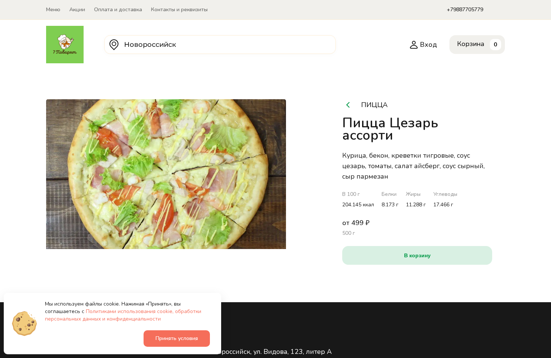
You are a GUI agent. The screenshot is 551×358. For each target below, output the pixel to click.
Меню (53, 9)
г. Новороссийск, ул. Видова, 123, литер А (265, 351)
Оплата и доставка (118, 9)
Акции (77, 9)
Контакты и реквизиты (179, 9)
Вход (428, 44)
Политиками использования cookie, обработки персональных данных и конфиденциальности (123, 315)
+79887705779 (465, 9)
